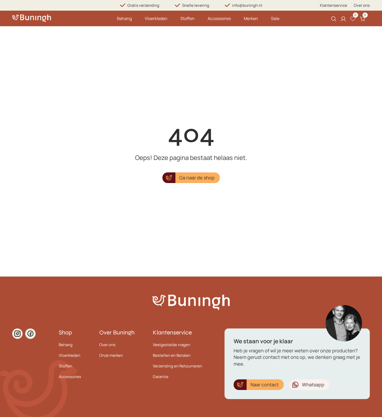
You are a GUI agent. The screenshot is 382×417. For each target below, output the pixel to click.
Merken (251, 18)
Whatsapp (313, 384)
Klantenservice (333, 5)
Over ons (362, 5)
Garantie (160, 376)
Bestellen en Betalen (171, 355)
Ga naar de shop (197, 177)
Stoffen (187, 18)
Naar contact (265, 384)
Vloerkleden (156, 18)
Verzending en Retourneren (177, 366)
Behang (124, 18)
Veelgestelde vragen (171, 344)
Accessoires (219, 18)
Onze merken (111, 355)
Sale (275, 18)
